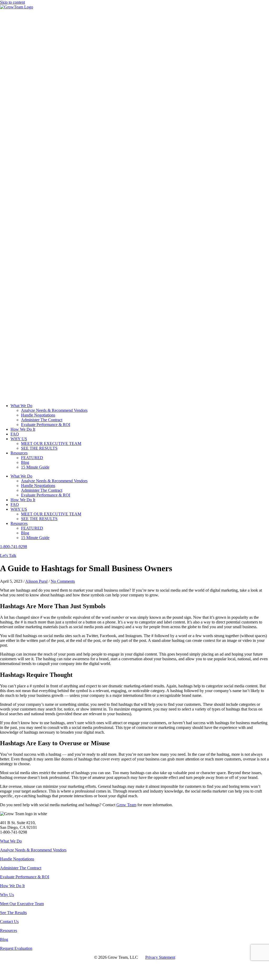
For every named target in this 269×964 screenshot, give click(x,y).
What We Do (11, 841)
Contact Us (9, 921)
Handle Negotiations (17, 859)
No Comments (63, 581)
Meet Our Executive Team (22, 903)
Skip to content (12, 2)
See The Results (13, 912)
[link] (21, 405)
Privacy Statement (160, 957)
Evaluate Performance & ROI (24, 877)
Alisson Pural (36, 581)
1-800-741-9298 (13, 546)
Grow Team (126, 805)
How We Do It (12, 886)
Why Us (7, 894)
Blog (4, 939)
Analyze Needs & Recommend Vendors (33, 850)
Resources (8, 930)
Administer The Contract (20, 868)
